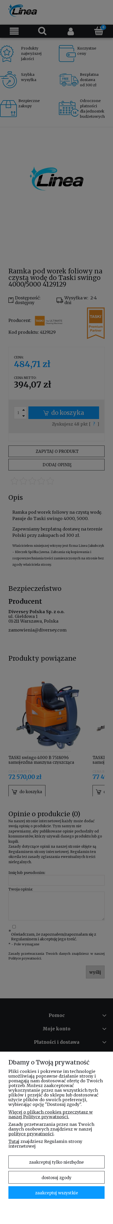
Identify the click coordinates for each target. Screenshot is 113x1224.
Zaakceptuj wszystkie (56, 1192)
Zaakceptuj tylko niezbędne (56, 1162)
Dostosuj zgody (56, 1177)
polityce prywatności (31, 1133)
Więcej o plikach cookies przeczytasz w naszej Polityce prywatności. (50, 1114)
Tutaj (13, 1141)
